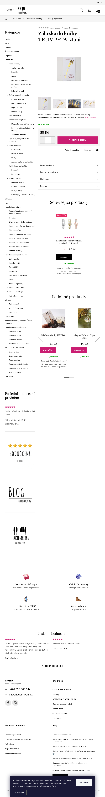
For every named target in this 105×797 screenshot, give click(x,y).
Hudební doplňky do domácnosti (22, 226)
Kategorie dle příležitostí (14, 347)
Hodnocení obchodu (13, 753)
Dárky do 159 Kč (15, 335)
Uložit (43, 150)
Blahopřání (15, 170)
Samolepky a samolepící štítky (23, 194)
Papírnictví (9, 59)
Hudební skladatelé (16, 287)
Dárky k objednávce (13, 734)
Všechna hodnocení (52, 666)
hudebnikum (15, 703)
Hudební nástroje (16, 291)
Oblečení (8, 199)
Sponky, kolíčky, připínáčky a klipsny (22, 129)
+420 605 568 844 (19, 689)
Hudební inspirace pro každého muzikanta (69, 746)
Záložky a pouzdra (18, 134)
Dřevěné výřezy (17, 182)
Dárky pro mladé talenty (18, 368)
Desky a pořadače (18, 103)
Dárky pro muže (15, 356)
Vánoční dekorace (16, 308)
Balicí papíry (16, 149)
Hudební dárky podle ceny (15, 327)
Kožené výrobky (15, 250)
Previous (40, 337)
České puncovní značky (61, 689)
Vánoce (8, 300)
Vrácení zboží (57, 708)
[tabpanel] (69, 246)
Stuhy (13, 157)
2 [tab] (71, 377)
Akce (7, 43)
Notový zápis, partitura (18, 275)
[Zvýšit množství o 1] (53, 140)
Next (97, 337)
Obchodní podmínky (60, 713)
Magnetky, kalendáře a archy (22, 124)
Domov (8, 47)
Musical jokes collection (18, 238)
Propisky (14, 72)
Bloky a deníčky (17, 99)
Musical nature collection (19, 242)
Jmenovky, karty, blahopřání (22, 162)
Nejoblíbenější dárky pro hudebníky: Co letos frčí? (72, 758)
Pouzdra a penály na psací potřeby (21, 85)
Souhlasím (84, 782)
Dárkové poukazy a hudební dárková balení (20, 212)
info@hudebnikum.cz (21, 694)
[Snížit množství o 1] (42, 140)
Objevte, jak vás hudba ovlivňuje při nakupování (71, 770)
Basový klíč (13, 267)
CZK (97, 2)
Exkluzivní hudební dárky (19, 343)
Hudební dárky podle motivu (16, 255)
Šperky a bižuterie (12, 51)
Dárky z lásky (14, 352)
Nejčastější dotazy (12, 749)
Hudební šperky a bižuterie (20, 234)
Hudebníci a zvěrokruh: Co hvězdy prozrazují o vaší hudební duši (72, 740)
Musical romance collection (19, 246)
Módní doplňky (15, 230)
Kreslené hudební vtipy (61, 734)
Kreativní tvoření (15, 178)
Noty (11, 279)
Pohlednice (15, 174)
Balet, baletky (14, 259)
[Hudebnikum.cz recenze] (20, 454)
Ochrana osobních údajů (62, 704)
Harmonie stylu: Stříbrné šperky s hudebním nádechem (69, 764)
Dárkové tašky (17, 153)
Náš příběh (9, 744)
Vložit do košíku (77, 140)
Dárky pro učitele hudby (18, 364)
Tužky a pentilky (17, 68)
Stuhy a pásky (16, 190)
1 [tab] (66, 377)
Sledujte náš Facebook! (8, 703)
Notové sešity (16, 111)
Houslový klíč (14, 263)
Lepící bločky (16, 107)
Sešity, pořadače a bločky (19, 95)
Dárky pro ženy (15, 360)
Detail (63, 257)
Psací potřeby (14, 64)
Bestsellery (9, 316)
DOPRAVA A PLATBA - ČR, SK (64, 699)
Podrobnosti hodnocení (70, 28)
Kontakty (55, 694)
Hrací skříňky (14, 312)
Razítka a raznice (18, 186)
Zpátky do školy (15, 372)
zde (54, 786)
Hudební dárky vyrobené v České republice (18, 321)
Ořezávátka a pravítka (19, 80)
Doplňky (8, 55)
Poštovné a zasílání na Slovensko (18, 739)
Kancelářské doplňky (17, 119)
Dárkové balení (15, 145)
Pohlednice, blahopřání (18, 166)
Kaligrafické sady (18, 91)
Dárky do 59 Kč (15, 331)
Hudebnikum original (13, 207)
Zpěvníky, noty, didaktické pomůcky (19, 140)
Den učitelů (9, 376)
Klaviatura (13, 271)
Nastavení (19, 792)
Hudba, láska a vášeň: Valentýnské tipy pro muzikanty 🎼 (73, 752)
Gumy (13, 76)
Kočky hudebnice (16, 296)
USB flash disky (15, 115)
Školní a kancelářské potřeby (20, 222)
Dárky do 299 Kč (15, 339)
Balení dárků (14, 304)
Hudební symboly (16, 283)
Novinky (8, 39)
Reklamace (56, 718)
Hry (6, 203)
